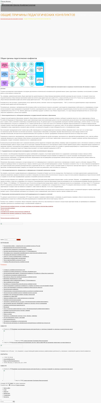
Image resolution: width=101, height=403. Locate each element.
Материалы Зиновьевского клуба (13, 278)
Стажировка (82, 15)
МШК (11, 383)
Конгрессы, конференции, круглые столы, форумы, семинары (20, 315)
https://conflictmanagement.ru (11, 361)
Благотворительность (9, 319)
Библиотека (64, 15)
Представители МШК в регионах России (14, 260)
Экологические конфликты (11, 289)
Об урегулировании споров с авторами (14, 317)
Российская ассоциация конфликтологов (15, 275)
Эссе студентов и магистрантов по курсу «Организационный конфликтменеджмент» (27, 308)
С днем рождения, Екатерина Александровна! (35, 340)
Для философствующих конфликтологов (15, 254)
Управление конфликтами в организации (15, 258)
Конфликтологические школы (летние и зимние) (17, 310)
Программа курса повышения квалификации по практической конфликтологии (25, 253)
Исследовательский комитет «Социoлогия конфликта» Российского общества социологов (29, 273)
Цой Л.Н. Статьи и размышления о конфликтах (16, 256)
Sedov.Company (20, 385)
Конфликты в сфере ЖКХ (10, 296)
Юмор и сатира (8, 314)
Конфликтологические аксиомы (12, 300)
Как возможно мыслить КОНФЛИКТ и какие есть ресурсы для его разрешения (25, 303)
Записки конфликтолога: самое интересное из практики (19, 298)
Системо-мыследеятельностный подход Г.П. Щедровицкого (20, 251)
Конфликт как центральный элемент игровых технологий (19, 294)
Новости (73, 15)
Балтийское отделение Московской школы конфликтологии (20, 284)
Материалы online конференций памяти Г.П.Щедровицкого (20, 280)
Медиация (6, 307)
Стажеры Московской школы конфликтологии (16, 261)
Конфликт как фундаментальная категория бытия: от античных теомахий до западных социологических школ (42, 329)
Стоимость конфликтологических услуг (14, 269)
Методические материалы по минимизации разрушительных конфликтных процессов (27, 323)
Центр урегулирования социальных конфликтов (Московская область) (23, 287)
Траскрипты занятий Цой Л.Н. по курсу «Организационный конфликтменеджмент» (26, 301)
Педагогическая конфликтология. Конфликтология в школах (20, 292)
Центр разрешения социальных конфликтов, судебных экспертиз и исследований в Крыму (28, 285)
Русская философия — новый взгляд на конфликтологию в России (22, 246)
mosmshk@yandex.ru (9, 359)
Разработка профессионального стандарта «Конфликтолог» (20, 271)
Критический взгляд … (10, 312)
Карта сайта (7, 388)
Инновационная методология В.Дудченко (15, 247)
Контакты (92, 15)
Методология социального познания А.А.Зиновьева (18, 249)
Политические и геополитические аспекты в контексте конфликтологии (23, 291)
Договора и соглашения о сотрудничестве (15, 321)
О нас (56, 15)
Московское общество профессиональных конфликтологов (20, 277)
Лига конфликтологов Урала (11, 282)
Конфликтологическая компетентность (14, 305)
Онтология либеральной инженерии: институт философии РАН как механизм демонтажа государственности (41, 342)
